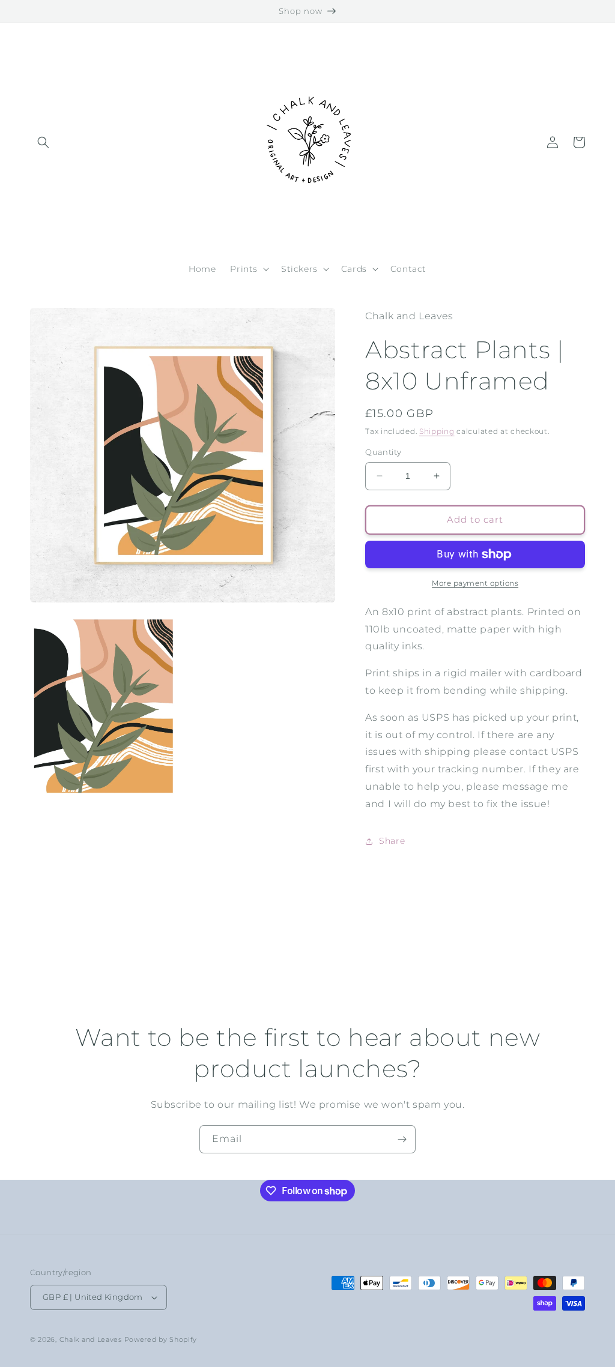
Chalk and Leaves (90, 1339)
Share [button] (392, 840)
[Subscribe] (402, 1139)
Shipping (437, 431)
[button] (43, 142)
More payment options (475, 582)
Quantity (383, 452)
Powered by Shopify (161, 1339)
